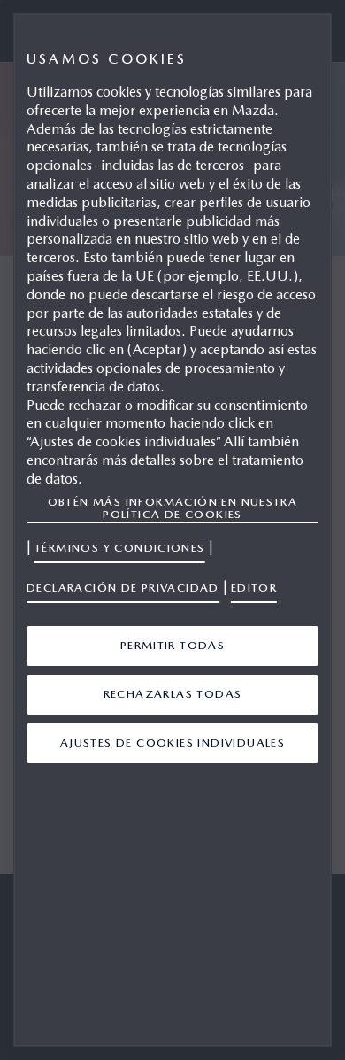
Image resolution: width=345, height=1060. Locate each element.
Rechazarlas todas (173, 693)
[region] (172, 530)
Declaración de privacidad (123, 587)
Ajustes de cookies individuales (172, 742)
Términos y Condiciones (119, 547)
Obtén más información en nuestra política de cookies (173, 508)
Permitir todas (173, 645)
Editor (254, 587)
